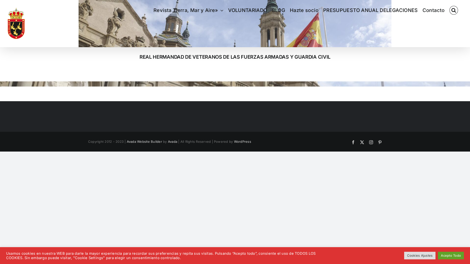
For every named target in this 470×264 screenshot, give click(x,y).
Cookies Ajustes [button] (420, 255)
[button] (453, 10)
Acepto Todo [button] (451, 255)
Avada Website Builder (144, 141)
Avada (172, 141)
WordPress (242, 141)
